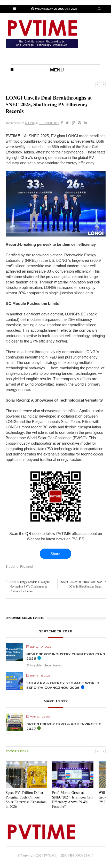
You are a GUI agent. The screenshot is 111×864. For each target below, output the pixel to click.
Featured (26, 566)
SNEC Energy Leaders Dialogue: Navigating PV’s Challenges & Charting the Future (30, 586)
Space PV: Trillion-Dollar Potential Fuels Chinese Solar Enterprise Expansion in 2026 (26, 799)
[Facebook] (61, 123)
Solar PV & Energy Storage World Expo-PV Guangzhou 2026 (62, 685)
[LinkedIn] (84, 123)
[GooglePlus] (72, 123)
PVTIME (50, 855)
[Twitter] (66, 123)
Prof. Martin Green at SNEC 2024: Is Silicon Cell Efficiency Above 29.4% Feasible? (72, 799)
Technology (49, 123)
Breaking (12, 566)
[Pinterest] (78, 123)
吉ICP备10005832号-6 (77, 855)
